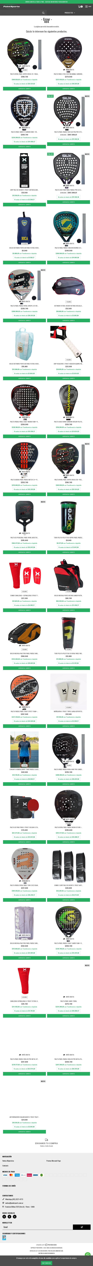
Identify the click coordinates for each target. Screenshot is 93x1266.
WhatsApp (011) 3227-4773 (14, 1199)
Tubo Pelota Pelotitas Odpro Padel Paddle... (68, 537)
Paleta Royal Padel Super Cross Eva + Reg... (68, 480)
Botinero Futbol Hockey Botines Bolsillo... (68, 306)
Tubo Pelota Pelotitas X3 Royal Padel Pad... (68, 653)
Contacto (5, 1165)
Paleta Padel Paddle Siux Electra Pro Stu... (68, 132)
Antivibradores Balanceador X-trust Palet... (24, 1117)
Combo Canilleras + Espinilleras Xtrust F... (24, 595)
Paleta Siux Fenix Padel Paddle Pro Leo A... (68, 190)
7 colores (68, 302)
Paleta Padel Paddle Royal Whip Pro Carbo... (68, 769)
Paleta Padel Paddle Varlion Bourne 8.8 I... (68, 248)
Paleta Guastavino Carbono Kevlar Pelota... (68, 422)
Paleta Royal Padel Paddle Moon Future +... (68, 827)
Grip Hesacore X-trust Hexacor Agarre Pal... (68, 364)
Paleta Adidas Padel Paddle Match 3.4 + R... (24, 480)
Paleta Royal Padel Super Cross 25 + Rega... (24, 74)
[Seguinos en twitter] (14, 1216)
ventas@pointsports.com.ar (14, 1203)
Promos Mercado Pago (53, 1161)
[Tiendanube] (46, 1245)
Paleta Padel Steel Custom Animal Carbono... (68, 74)
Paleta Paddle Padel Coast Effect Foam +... (24, 711)
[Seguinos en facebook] (9, 1216)
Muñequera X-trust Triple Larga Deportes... (68, 711)
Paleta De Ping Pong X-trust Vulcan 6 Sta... (24, 827)
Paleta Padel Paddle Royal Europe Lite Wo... (25, 306)
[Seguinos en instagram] (4, 1216)
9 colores (68, 707)
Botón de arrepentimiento (47, 1253)
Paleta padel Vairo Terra (68, 1001)
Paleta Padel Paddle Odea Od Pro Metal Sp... (24, 1059)
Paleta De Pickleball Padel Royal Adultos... (25, 537)
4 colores (24, 765)
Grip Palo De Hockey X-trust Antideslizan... (24, 190)
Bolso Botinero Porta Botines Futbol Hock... (24, 248)
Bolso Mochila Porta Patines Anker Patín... (68, 595)
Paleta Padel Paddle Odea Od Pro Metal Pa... (68, 1059)
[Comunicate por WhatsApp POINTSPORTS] (88, 1255)
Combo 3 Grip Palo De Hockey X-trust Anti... (68, 885)
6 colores (24, 186)
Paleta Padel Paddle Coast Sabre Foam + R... (68, 943)
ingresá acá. (59, 1251)
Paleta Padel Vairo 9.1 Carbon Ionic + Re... (24, 132)
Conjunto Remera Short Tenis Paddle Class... (24, 769)
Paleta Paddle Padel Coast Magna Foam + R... (24, 422)
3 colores (68, 591)
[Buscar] (43, 12)
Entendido (46, 1263)
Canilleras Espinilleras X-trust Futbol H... (24, 1001)
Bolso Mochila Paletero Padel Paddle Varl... (24, 653)
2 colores (24, 70)
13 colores (24, 244)
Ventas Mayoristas (8, 1161)
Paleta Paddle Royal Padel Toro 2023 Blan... (24, 885)
